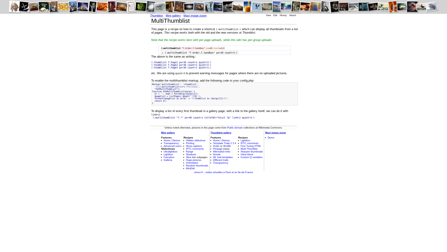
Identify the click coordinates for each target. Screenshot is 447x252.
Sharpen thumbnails (252, 151)
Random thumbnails (197, 165)
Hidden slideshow (195, 140)
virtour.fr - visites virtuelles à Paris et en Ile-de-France (223, 172)
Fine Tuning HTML (251, 146)
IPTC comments (195, 148)
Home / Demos (172, 140)
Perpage (217, 148)
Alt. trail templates (223, 157)
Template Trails (221, 143)
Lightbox (168, 154)
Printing (190, 143)
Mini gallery (173, 15)
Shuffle (227, 146)
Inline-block (247, 154)
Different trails (220, 160)
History (283, 15)
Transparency (171, 143)
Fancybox (169, 157)
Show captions (194, 146)
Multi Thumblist (249, 148)
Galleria (168, 160)
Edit (275, 15)
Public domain (235, 127)
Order (216, 146)
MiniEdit (190, 168)
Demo (271, 137)
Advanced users (172, 146)
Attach (292, 15)
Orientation (192, 162)
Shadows (191, 154)
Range (189, 151)
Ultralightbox (170, 151)
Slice (188, 157)
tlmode (217, 154)
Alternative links (221, 151)
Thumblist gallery (221, 132)
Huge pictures (193, 160)
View (268, 15)
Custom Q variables (251, 157)
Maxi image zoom (195, 15)
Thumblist (156, 15)
